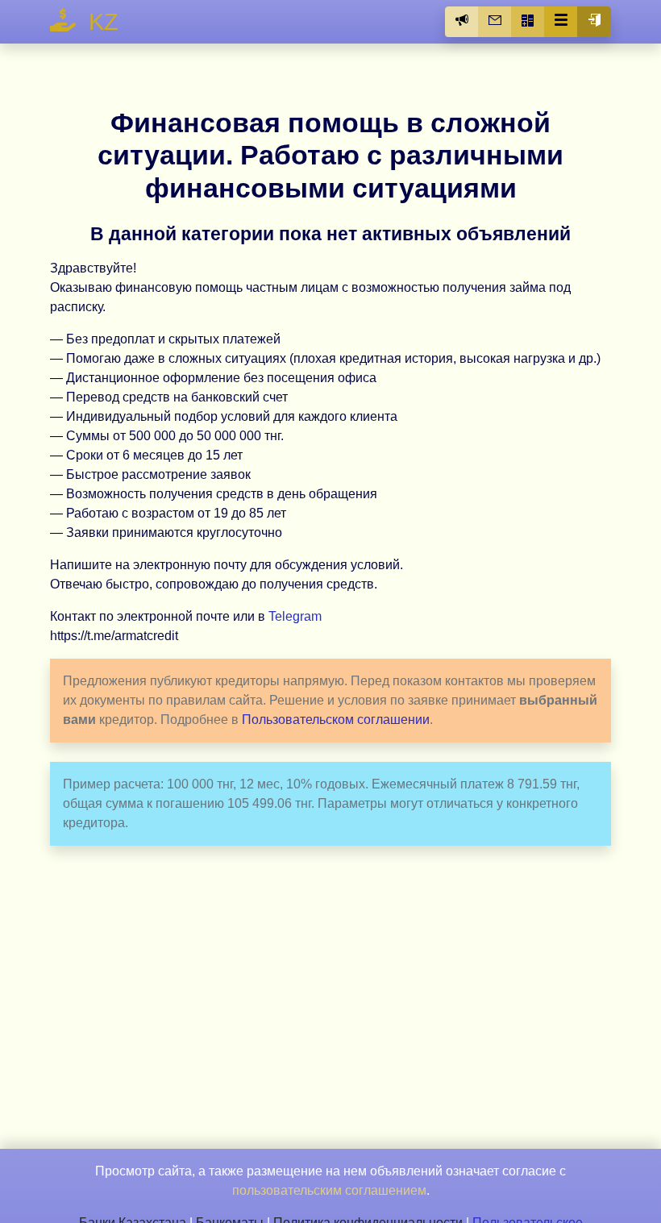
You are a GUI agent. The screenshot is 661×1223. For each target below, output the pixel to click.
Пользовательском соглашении (336, 719)
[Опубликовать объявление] (462, 21)
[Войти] (594, 21)
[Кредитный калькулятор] (528, 21)
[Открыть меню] (561, 21)
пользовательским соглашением (329, 1190)
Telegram (295, 616)
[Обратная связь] (495, 21)
